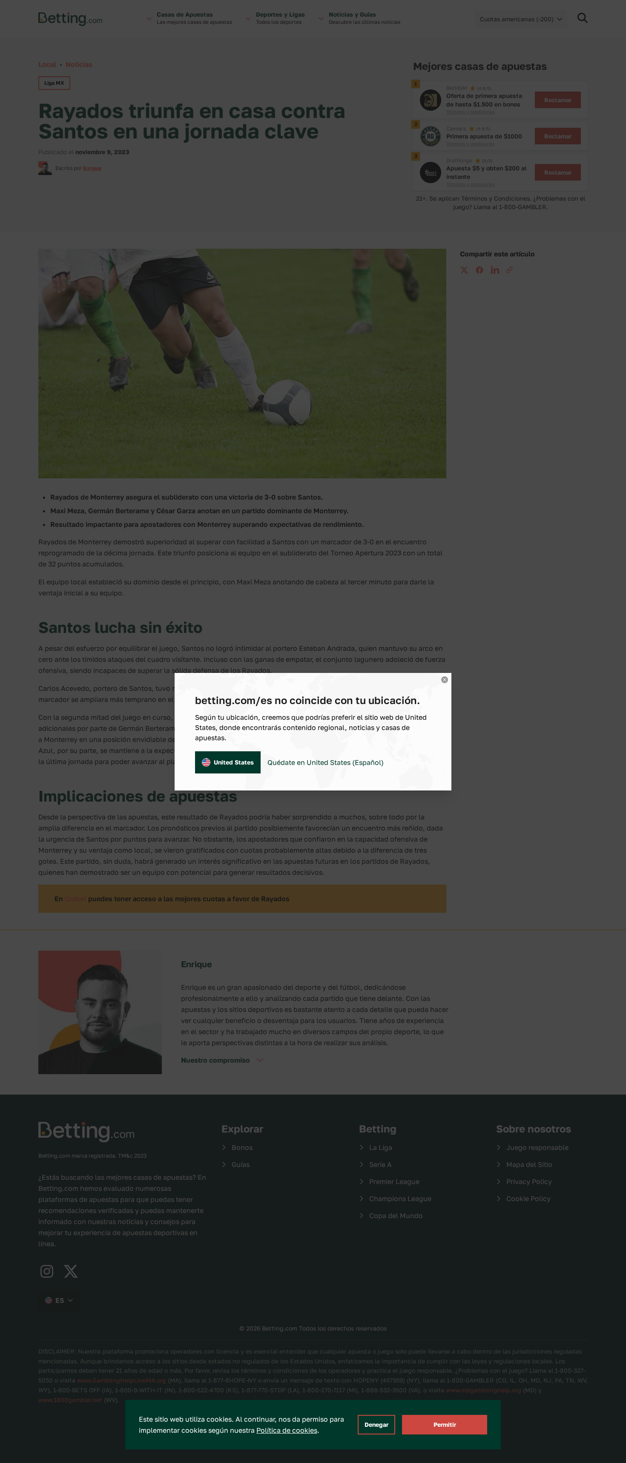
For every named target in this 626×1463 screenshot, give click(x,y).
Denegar (376, 1424)
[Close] (444, 679)
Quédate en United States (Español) (325, 762)
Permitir (445, 1424)
